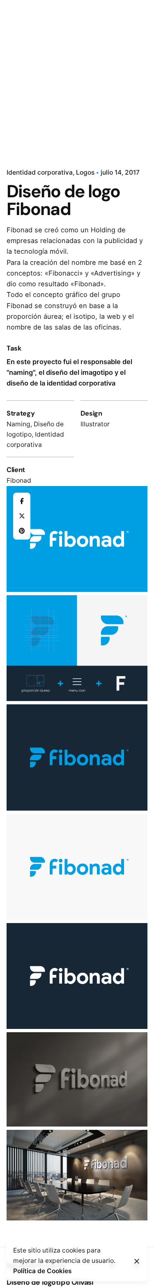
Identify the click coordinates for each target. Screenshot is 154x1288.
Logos (85, 172)
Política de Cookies (42, 1271)
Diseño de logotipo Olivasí (50, 1282)
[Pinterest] (21, 531)
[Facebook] (21, 501)
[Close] (137, 1261)
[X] (21, 516)
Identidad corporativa (40, 172)
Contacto (106, 77)
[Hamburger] (18, 77)
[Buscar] (137, 77)
